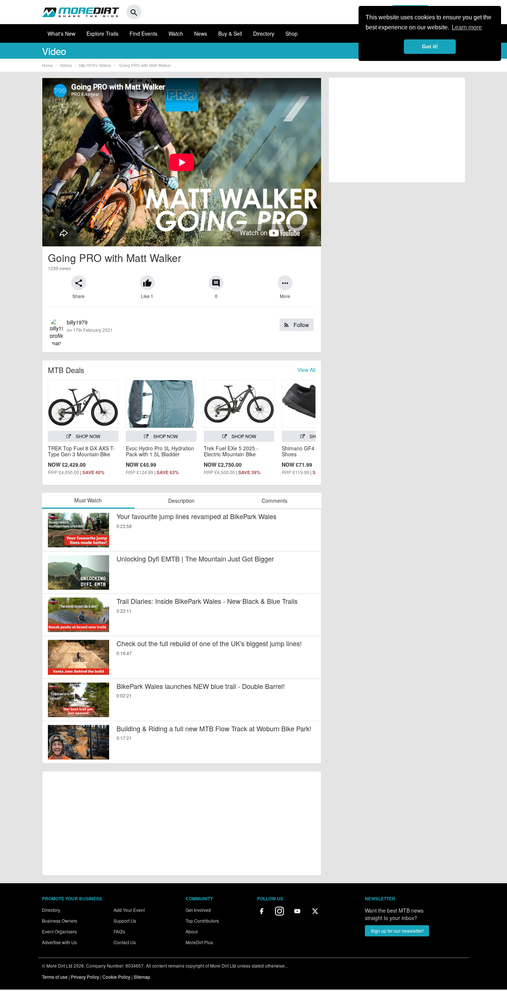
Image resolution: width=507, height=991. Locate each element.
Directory (263, 33)
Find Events (143, 33)
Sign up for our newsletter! (397, 930)
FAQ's (119, 931)
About (191, 931)
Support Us (125, 920)
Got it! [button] (430, 46)
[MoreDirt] (80, 12)
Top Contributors (202, 920)
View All (306, 369)
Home (47, 65)
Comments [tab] (274, 500)
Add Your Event (129, 910)
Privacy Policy (85, 977)
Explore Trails (102, 33)
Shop (291, 33)
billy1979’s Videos (95, 65)
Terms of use (55, 977)
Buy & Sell (230, 33)
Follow (300, 324)
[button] (78, 282)
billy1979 (188, 325)
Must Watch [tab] (88, 500)
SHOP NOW (87, 436)
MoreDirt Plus (199, 942)
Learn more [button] (467, 27)
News (200, 33)
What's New (61, 33)
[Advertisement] (181, 823)
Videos (66, 65)
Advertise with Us (59, 942)
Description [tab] (181, 500)
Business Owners (59, 920)
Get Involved (198, 910)
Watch (176, 33)
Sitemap (142, 977)
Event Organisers (59, 931)
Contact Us (125, 942)
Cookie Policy (116, 977)
